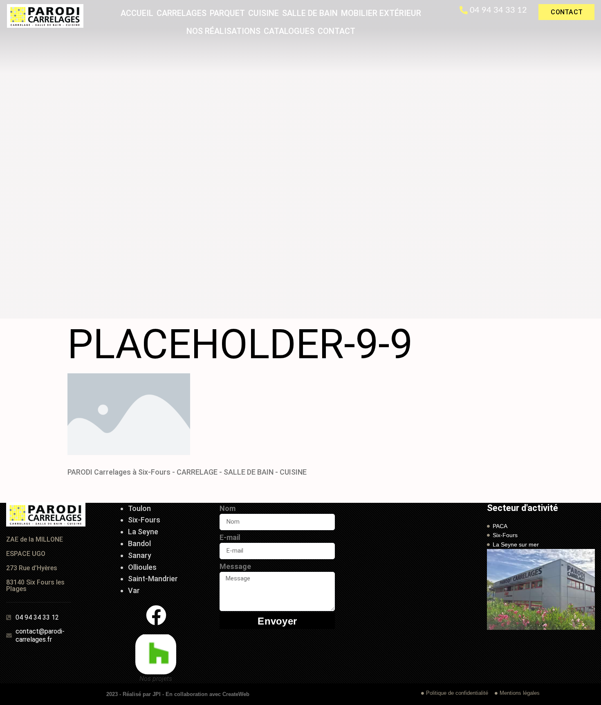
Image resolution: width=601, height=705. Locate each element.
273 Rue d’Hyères (31, 568)
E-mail (230, 537)
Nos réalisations (223, 31)
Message (235, 566)
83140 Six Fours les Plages (35, 585)
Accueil (137, 13)
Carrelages (181, 13)
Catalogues (289, 31)
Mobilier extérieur (381, 13)
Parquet (227, 13)
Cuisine (263, 13)
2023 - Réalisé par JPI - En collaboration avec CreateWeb (177, 694)
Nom (227, 508)
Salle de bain (310, 13)
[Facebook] (156, 615)
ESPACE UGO (25, 554)
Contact (336, 31)
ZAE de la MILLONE (34, 539)
